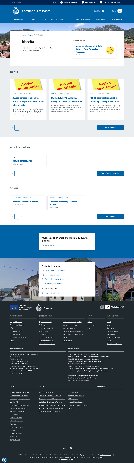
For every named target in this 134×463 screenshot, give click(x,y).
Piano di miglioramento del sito (20, 399)
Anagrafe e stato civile (22, 198)
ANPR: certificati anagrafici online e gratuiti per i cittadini (104, 99)
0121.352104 (17, 356)
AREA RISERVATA (67, 460)
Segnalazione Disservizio (18, 408)
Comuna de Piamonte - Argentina (50, 395)
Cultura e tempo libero (46, 340)
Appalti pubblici (44, 331)
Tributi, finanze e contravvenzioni (73, 334)
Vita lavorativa (67, 340)
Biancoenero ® (74, 457)
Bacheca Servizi (15, 414)
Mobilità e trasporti (69, 328)
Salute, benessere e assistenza (73, 331)
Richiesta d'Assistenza (17, 411)
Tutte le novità (110, 127)
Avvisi (89, 328)
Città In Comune (105, 455)
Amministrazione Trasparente (19, 392)
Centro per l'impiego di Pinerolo (78, 405)
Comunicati (91, 325)
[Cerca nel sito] (119, 11)
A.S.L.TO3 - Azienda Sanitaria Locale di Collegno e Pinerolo (58, 408)
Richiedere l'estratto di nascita (25, 201)
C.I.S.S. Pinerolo (73, 392)
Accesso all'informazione (82, 19)
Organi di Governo (16, 322)
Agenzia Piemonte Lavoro (76, 402)
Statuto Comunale (16, 418)
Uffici (15, 157)
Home (24, 35)
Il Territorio (110, 328)
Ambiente (42, 325)
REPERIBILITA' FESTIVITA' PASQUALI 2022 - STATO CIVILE (66, 99)
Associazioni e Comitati (114, 344)
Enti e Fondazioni (15, 334)
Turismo (65, 337)
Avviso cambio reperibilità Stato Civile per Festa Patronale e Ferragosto (89, 48)
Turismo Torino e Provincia (76, 395)
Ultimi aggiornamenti (17, 433)
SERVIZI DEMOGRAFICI (22, 160)
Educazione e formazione (47, 344)
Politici (12, 340)
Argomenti (31, 35)
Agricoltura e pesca (45, 322)
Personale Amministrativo (18, 337)
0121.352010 (17, 359)
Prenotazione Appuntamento (19, 405)
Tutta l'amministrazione (110, 173)
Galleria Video (111, 334)
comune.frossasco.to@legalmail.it (25, 366)
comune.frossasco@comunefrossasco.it (27, 368)
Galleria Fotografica (113, 331)
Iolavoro (70, 408)
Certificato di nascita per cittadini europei (63, 203)
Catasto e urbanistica (46, 337)
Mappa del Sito (15, 440)
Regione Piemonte (17, 2)
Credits (12, 430)
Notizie (90, 322)
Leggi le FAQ (14, 402)
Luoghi (109, 325)
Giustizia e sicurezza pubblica (72, 322)
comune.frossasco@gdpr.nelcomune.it (84, 378)
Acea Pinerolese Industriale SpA (49, 411)
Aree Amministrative (17, 325)
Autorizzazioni (43, 334)
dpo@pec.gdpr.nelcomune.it (80, 380)
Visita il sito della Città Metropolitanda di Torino (54, 405)
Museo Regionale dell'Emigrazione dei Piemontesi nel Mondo (59, 399)
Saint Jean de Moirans (46, 392)
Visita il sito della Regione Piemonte (50, 402)
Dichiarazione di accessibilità (19, 395)
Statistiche (13, 436)
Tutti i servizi (111, 216)
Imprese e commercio (70, 325)
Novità (15, 93)
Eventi (109, 322)
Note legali (13, 424)
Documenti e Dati (15, 331)
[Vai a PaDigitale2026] (112, 306)
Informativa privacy (16, 421)
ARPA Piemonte (73, 399)
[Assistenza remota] (113, 455)
